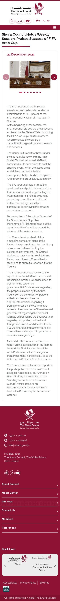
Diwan (17, 564)
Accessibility (10, 582)
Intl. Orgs (7, 501)
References (9, 527)
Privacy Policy (28, 582)
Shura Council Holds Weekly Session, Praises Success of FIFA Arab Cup (29, 38)
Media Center (10, 492)
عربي (19, 20)
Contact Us (8, 510)
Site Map (44, 582)
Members (7, 519)
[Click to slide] (20, 92)
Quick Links (8, 549)
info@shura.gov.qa (18, 445)
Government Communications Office (42, 567)
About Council (10, 484)
